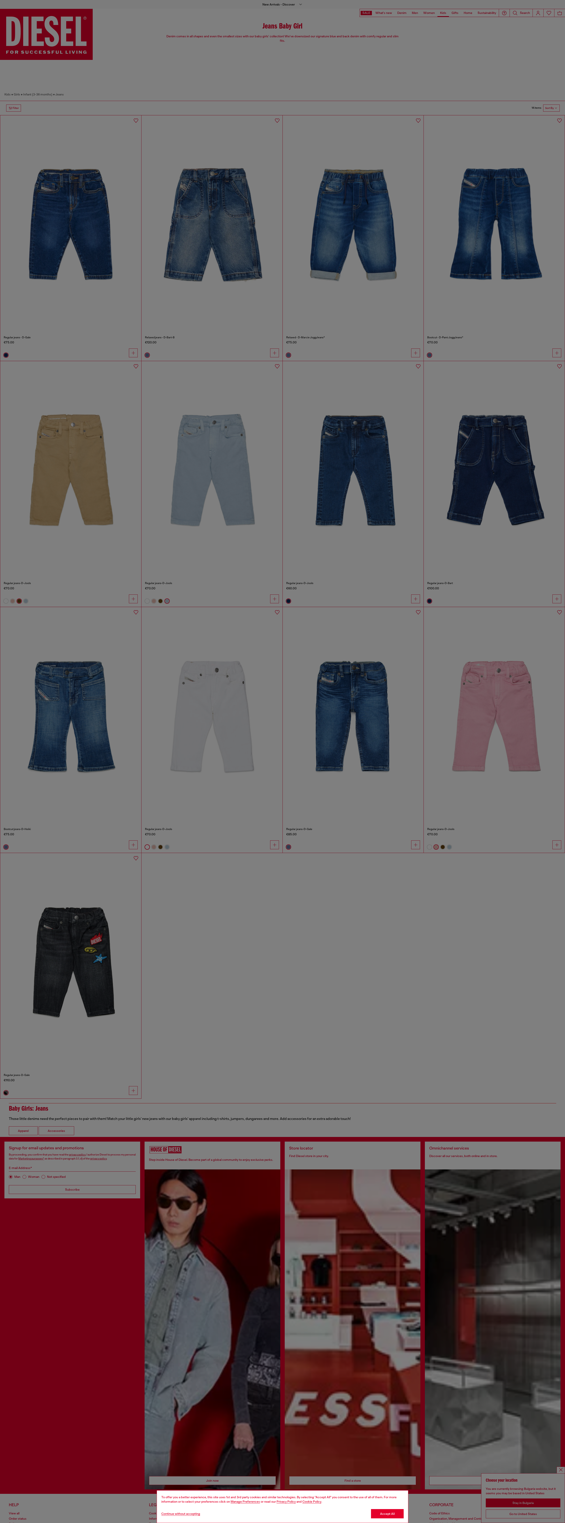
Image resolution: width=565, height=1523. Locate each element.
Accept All (387, 1513)
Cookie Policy (311, 1501)
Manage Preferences (245, 1501)
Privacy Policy (286, 1501)
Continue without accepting (180, 1513)
